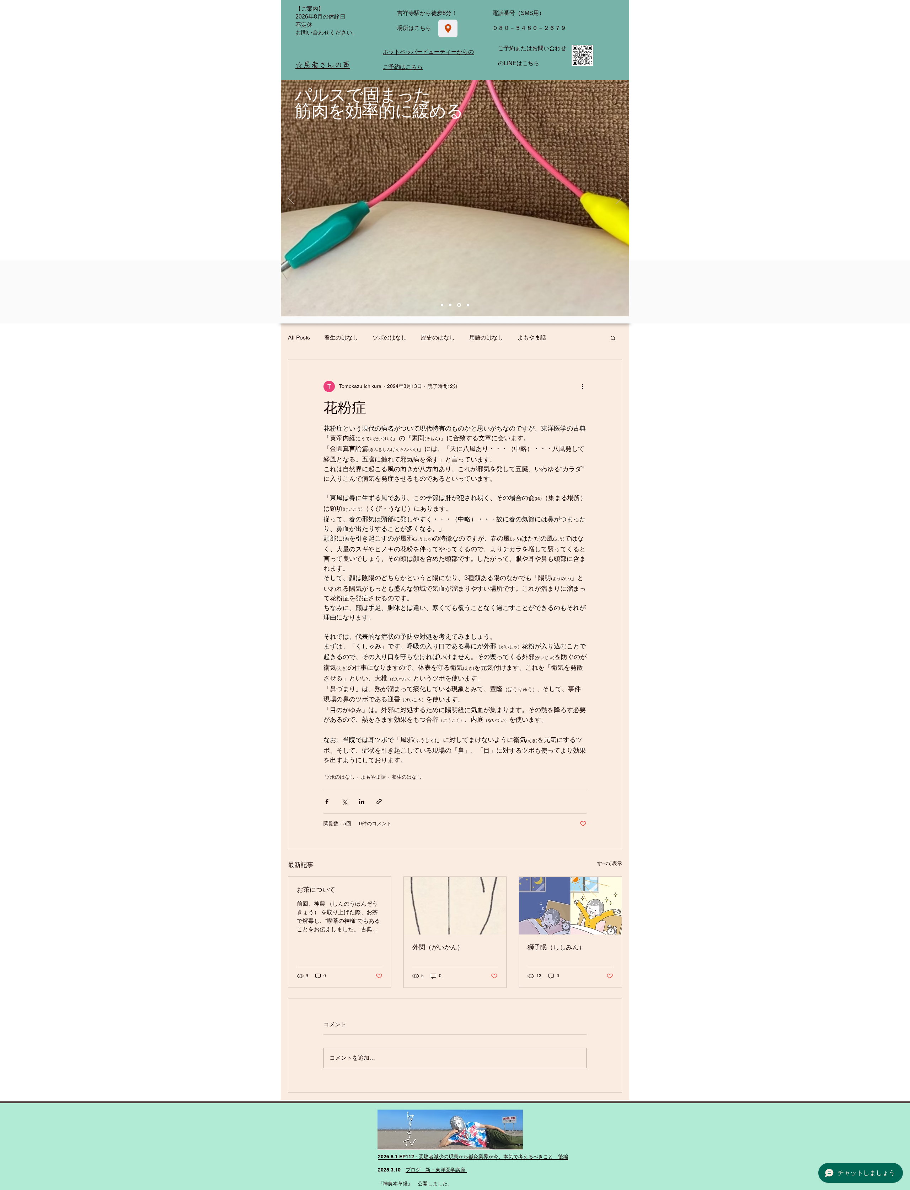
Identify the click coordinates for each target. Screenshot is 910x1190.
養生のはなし (341, 337)
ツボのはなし (390, 337)
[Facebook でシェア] (326, 801)
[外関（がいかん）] (455, 905)
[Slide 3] (442, 305)
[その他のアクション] (582, 386)
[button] (613, 338)
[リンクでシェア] (379, 801)
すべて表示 (609, 863)
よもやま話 (532, 337)
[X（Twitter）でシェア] (344, 801)
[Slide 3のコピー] (450, 305)
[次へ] (619, 198)
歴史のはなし (438, 337)
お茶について (316, 889)
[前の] (291, 198)
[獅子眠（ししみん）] (570, 905)
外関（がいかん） (438, 947)
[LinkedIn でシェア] (361, 801)
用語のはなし (486, 337)
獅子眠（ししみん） (556, 947)
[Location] (447, 28)
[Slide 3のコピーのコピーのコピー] (468, 305)
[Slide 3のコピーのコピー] (459, 305)
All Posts (299, 337)
